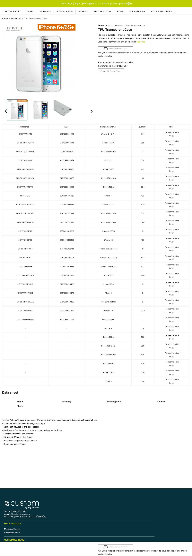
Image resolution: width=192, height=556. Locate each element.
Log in (171, 136)
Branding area (114, 401)
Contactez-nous (12, 532)
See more (140, 42)
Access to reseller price (118, 49)
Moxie (20, 406)
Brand (20, 401)
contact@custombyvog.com (17, 514)
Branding (66, 401)
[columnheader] (25, 126)
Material (161, 401)
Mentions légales (12, 529)
